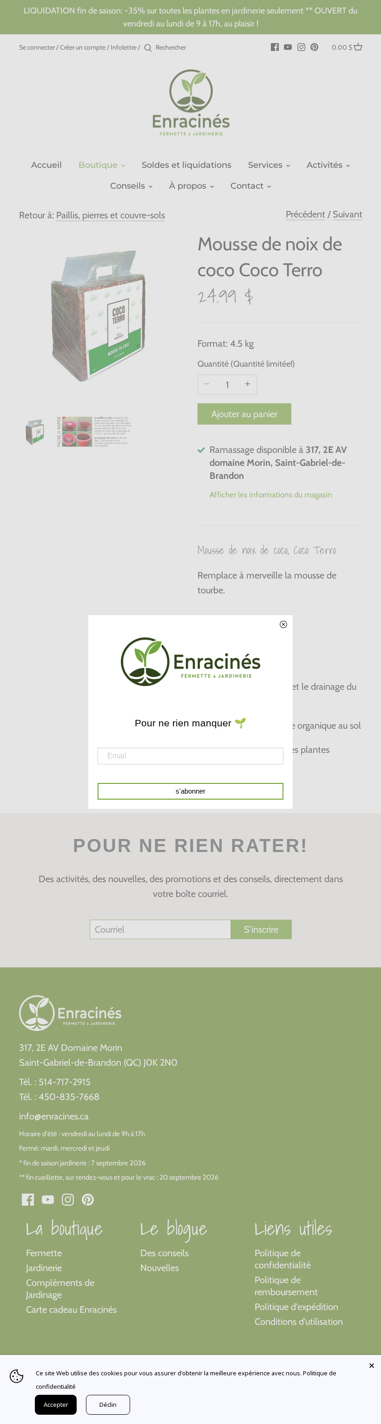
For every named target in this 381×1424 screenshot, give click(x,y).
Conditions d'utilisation (299, 1321)
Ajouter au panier (244, 414)
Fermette (44, 1253)
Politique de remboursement (286, 1285)
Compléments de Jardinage (60, 1288)
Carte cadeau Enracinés (71, 1309)
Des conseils (164, 1253)
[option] (35, 431)
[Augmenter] (247, 384)
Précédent (305, 214)
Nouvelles (159, 1267)
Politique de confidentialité (283, 1259)
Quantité (227, 364)
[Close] (371, 1364)
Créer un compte (82, 47)
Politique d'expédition (296, 1306)
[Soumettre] (148, 48)
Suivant (347, 214)
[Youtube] (288, 46)
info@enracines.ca (54, 1116)
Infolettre (124, 47)
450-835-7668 (69, 1096)
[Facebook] (275, 46)
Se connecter (37, 47)
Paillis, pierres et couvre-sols (110, 215)
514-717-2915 (65, 1081)
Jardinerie (44, 1267)
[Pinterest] (314, 46)
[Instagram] (301, 46)
